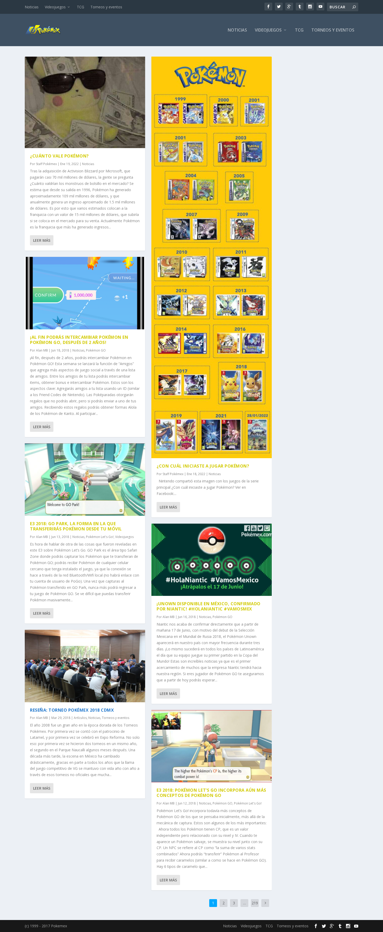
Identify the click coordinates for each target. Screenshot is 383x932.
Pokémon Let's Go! (100, 537)
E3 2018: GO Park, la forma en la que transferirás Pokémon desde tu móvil (76, 526)
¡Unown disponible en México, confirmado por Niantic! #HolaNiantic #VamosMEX (209, 606)
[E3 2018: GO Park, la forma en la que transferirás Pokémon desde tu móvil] (85, 479)
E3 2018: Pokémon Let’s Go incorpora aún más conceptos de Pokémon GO (211, 792)
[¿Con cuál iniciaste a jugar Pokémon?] (211, 257)
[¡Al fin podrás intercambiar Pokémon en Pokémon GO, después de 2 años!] (85, 293)
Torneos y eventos (106, 6)
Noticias (32, 6)
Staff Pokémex (46, 164)
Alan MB (42, 350)
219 (255, 902)
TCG (80, 6)
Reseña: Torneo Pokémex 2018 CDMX (72, 710)
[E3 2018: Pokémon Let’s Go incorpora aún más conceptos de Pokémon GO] (211, 746)
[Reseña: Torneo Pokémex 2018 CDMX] (85, 666)
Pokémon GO (96, 350)
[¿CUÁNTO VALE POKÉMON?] (85, 102)
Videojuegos (55, 6)
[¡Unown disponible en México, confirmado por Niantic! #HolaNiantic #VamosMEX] (211, 560)
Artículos (80, 718)
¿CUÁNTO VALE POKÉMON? (59, 156)
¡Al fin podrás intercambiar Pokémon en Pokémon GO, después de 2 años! (79, 340)
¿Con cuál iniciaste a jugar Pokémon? (203, 466)
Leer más (41, 240)
